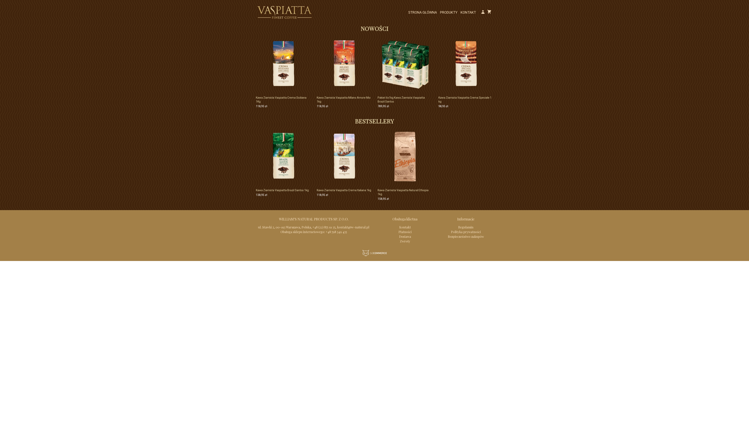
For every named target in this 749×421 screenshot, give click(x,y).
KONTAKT (468, 12)
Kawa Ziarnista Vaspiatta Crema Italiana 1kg (344, 190)
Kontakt (405, 227)
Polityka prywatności (466, 232)
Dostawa (405, 236)
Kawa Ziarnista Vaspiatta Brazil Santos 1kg (282, 190)
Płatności (405, 232)
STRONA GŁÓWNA (422, 12)
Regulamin (465, 227)
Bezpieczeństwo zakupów (466, 236)
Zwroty (405, 241)
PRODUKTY (448, 12)
